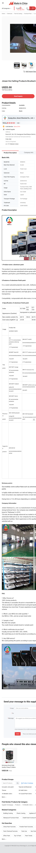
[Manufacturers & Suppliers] (18, 3)
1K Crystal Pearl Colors (25, 793)
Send (17, 734)
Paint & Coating (18, 13)
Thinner (4, 790)
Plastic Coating (21, 813)
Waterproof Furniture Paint (11, 818)
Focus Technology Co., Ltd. (23, 845)
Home (3, 13)
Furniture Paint (28, 13)
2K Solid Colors (23, 790)
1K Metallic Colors (7, 793)
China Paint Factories (9, 827)
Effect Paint (6, 835)
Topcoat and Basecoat (25, 787)
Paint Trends (28, 835)
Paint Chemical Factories (10, 831)
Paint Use (24, 831)
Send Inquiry (18, 96)
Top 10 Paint (17, 835)
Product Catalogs (28, 783)
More (3, 839)
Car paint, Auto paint (8, 787)
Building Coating (8, 813)
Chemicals (9, 13)
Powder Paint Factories (26, 827)
